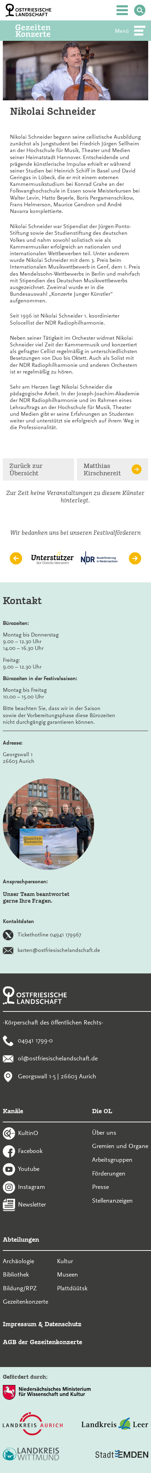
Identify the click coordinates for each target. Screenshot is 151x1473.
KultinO (28, 1132)
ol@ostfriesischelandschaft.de (58, 1057)
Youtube (28, 1168)
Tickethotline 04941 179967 (49, 935)
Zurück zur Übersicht (25, 469)
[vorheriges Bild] (16, 558)
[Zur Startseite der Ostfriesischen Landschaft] (28, 10)
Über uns (104, 1132)
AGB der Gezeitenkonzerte (42, 1342)
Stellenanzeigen (112, 1200)
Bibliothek (16, 1274)
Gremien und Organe (120, 1145)
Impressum (20, 1324)
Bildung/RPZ (20, 1288)
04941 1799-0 (35, 1040)
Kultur (65, 1261)
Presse (100, 1186)
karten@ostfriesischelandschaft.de (59, 950)
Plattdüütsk (72, 1288)
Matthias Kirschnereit (102, 469)
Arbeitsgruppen (112, 1159)
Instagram (31, 1186)
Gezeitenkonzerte (25, 1301)
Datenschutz (63, 1324)
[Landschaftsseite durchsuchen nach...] (139, 10)
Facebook (30, 1150)
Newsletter (32, 1204)
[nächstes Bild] (135, 558)
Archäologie (18, 1261)
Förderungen (108, 1173)
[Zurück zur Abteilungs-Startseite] (42, 30)
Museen (67, 1274)
